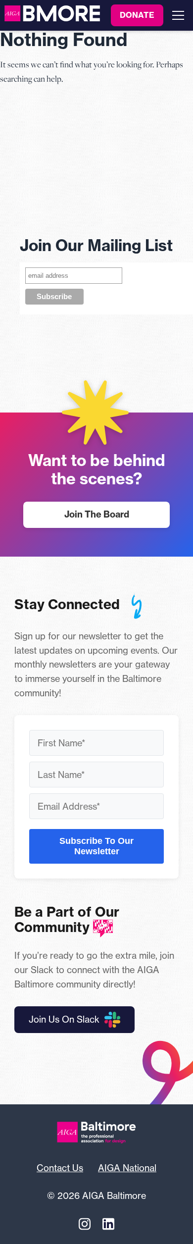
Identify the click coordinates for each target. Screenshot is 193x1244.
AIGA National (127, 1167)
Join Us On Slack (64, 1019)
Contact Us (60, 1167)
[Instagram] (85, 1224)
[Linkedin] (108, 1224)
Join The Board (96, 514)
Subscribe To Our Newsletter (96, 846)
